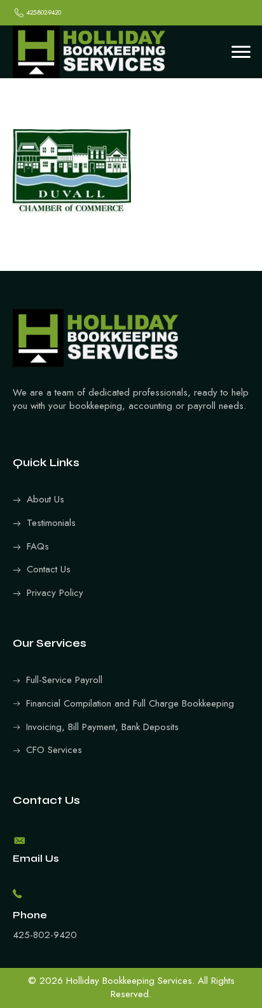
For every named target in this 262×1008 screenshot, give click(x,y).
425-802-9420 (45, 935)
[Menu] (241, 52)
